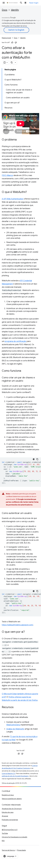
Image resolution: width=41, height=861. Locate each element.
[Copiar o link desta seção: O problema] (19, 139)
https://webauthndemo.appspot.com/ (17, 625)
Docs (4, 10)
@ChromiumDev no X (9, 830)
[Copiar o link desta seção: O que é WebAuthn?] (29, 192)
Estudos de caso (7, 812)
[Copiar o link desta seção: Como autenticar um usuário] (34, 513)
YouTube (5, 833)
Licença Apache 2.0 (8, 773)
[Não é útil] (15, 42)
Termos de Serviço (8, 850)
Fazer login (33, 3)
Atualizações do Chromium (12, 809)
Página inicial (6, 38)
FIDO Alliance (7, 175)
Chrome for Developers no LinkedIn (14, 837)
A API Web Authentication (12, 199)
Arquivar (5, 816)
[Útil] (12, 42)
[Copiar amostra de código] (37, 459)
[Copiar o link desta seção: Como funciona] (23, 370)
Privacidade (21, 850)
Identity (15, 10)
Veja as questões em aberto (12, 799)
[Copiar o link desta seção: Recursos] (16, 707)
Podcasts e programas (10, 820)
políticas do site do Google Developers (15, 776)
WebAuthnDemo (13, 725)
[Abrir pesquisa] (21, 2)
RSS (3, 841)
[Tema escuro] (34, 459)
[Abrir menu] (3, 3)
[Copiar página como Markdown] (12, 62)
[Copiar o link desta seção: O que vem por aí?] (27, 632)
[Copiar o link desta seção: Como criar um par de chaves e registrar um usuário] (25, 380)
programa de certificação (15, 341)
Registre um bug (8, 795)
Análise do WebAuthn (15, 729)
